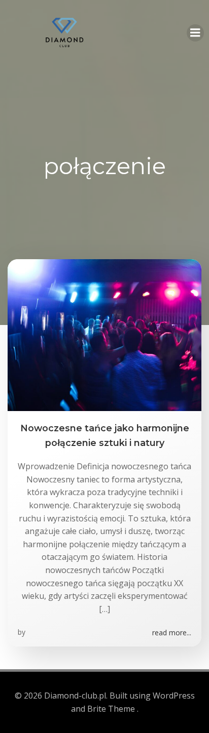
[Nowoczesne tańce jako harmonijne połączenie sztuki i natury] (104, 334)
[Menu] (195, 33)
